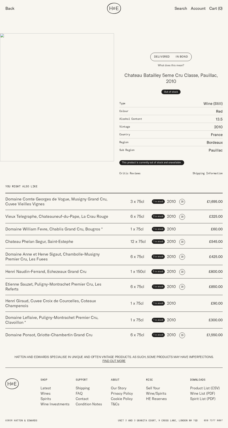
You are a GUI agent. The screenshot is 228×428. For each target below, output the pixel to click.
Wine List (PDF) (202, 393)
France (217, 134)
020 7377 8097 (213, 420)
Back (9, 8)
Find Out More (114, 361)
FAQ (79, 393)
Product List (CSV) (205, 388)
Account (198, 8)
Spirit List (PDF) (203, 398)
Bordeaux (215, 142)
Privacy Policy (122, 393)
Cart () (216, 8)
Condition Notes (89, 404)
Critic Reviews (129, 173)
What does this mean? (171, 65)
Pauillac (216, 150)
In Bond (182, 56)
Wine (208, 103)
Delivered (162, 56)
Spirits (46, 398)
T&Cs (115, 404)
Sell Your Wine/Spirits (156, 391)
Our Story (118, 388)
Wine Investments (55, 404)
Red (219, 111)
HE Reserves (156, 398)
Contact (82, 398)
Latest (46, 388)
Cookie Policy (122, 398)
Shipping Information (208, 173)
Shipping (83, 388)
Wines (46, 393)
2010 (218, 126)
